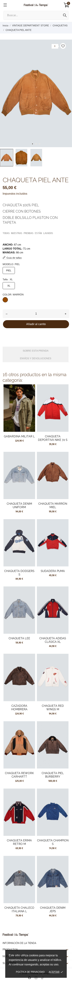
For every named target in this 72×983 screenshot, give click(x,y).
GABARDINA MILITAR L (19, 436)
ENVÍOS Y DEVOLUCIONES (35, 358)
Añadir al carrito (36, 324)
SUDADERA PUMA (53, 571)
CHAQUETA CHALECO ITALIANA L (19, 909)
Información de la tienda (19, 943)
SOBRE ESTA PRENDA (35, 350)
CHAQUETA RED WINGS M (53, 707)
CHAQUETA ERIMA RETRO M (19, 842)
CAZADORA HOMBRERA (19, 707)
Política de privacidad (30, 972)
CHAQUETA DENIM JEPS (52, 909)
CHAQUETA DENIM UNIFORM (19, 505)
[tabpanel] (36, 93)
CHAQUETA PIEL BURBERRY (53, 774)
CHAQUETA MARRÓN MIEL (52, 505)
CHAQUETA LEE (19, 638)
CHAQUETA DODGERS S (19, 572)
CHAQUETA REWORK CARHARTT (19, 774)
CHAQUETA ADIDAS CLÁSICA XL (52, 640)
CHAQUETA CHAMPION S (53, 842)
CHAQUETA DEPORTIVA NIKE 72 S (52, 438)
